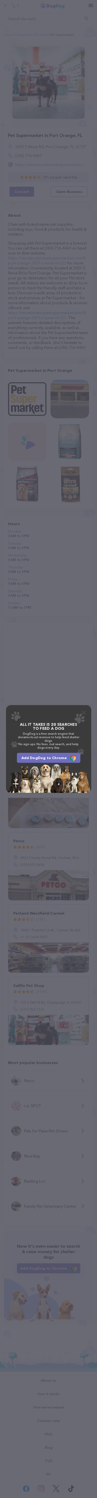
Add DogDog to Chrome (44, 758)
